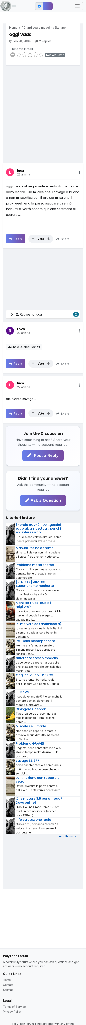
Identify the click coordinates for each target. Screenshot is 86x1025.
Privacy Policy (12, 1011)
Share (64, 239)
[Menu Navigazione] (77, 6)
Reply (17, 238)
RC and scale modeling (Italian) (44, 27)
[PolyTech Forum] (8, 6)
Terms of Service (14, 1006)
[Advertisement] (43, 111)
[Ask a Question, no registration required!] (48, 6)
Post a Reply (46, 455)
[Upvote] (33, 239)
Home (13, 27)
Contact (8, 984)
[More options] (79, 172)
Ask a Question (46, 500)
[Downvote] (49, 239)
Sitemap (8, 989)
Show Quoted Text (24, 347)
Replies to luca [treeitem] (48, 314)
